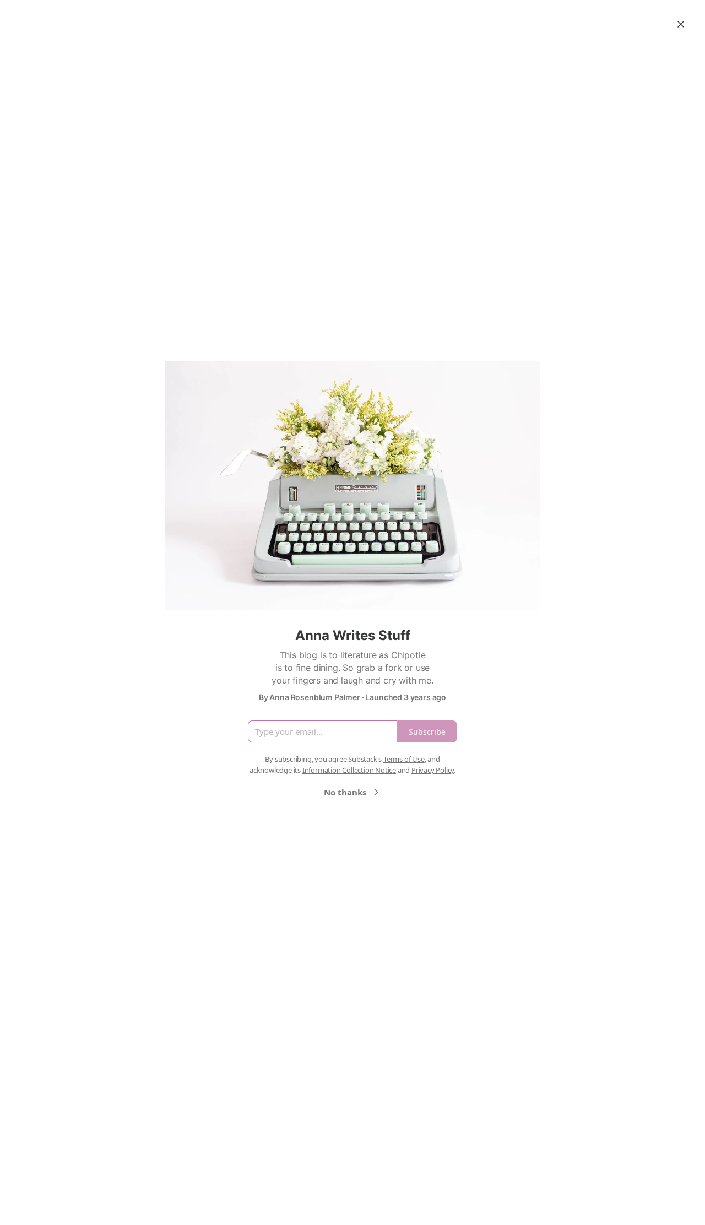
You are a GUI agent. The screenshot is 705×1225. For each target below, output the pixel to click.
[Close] (681, 24)
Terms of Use (404, 759)
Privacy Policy (432, 770)
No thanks (345, 792)
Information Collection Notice (349, 770)
